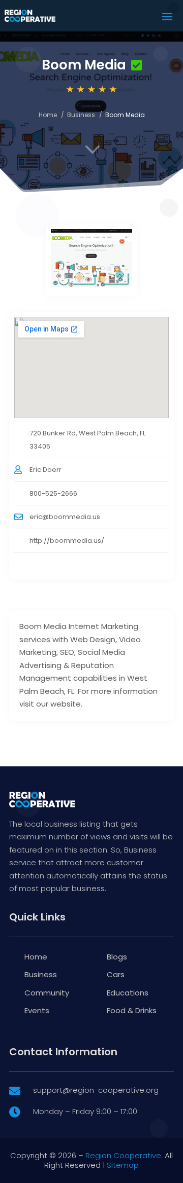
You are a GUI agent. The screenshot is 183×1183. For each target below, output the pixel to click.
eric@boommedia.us (64, 517)
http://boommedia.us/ (66, 540)
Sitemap (123, 1165)
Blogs (117, 956)
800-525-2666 (53, 493)
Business (81, 114)
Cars (116, 974)
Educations (127, 992)
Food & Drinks (132, 1010)
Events (36, 1010)
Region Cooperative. (124, 1155)
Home (48, 114)
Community (46, 992)
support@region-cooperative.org (96, 1090)
